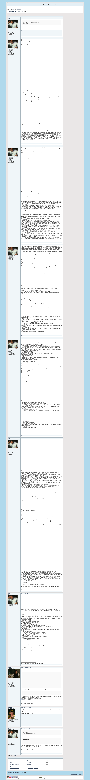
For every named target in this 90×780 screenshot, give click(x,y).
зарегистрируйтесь (19, 9)
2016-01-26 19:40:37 (28, 707)
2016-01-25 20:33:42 (28, 244)
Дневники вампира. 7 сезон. (14, 768)
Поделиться (23, 18)
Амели (9, 667)
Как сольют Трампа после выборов (15, 760)
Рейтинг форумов (71, 774)
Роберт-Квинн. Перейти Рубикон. (15, 764)
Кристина (10, 707)
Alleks (9, 18)
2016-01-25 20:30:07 (28, 18)
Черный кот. (12, 762)
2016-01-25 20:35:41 (28, 438)
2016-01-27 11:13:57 (28, 728)
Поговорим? (29, 760)
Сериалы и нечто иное (12, 11)
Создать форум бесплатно (78, 774)
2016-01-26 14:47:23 (28, 667)
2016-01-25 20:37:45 (28, 593)
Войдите (13, 9)
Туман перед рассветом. (14, 766)
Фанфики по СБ (20, 11)
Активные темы (44, 6)
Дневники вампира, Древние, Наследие (33, 768)
